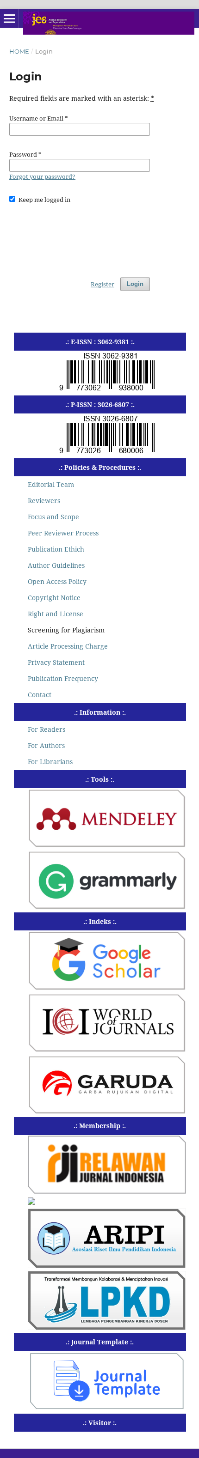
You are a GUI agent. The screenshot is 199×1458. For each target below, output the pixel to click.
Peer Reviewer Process (63, 533)
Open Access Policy (57, 581)
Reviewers (44, 500)
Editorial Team (51, 484)
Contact (39, 694)
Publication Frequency (63, 678)
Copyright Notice (54, 597)
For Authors (46, 745)
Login (135, 283)
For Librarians (50, 761)
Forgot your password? (42, 176)
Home (19, 51)
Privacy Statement (56, 662)
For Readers (46, 729)
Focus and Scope (53, 516)
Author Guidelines (56, 565)
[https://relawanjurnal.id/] (107, 1191)
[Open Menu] (9, 18)
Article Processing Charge (68, 646)
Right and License (55, 613)
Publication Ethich (56, 549)
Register (102, 284)
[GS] (107, 988)
